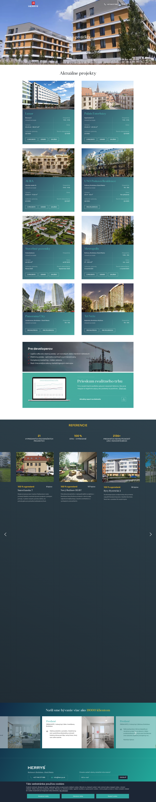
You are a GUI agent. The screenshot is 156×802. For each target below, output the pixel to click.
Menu (126, 4)
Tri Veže (89, 316)
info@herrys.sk (59, 777)
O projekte (31, 139)
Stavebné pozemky (37, 248)
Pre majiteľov (32, 330)
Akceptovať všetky (43, 796)
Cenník (43, 139)
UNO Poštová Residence (100, 181)
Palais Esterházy (95, 113)
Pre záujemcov (92, 207)
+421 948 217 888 (39, 777)
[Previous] (20, 733)
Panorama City (35, 316)
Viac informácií (63, 790)
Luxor (29, 113)
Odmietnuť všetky (78, 796)
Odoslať (123, 777)
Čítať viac (122, 389)
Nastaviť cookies (112, 796)
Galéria (54, 139)
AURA (29, 181)
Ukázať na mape (30, 120)
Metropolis (91, 248)
